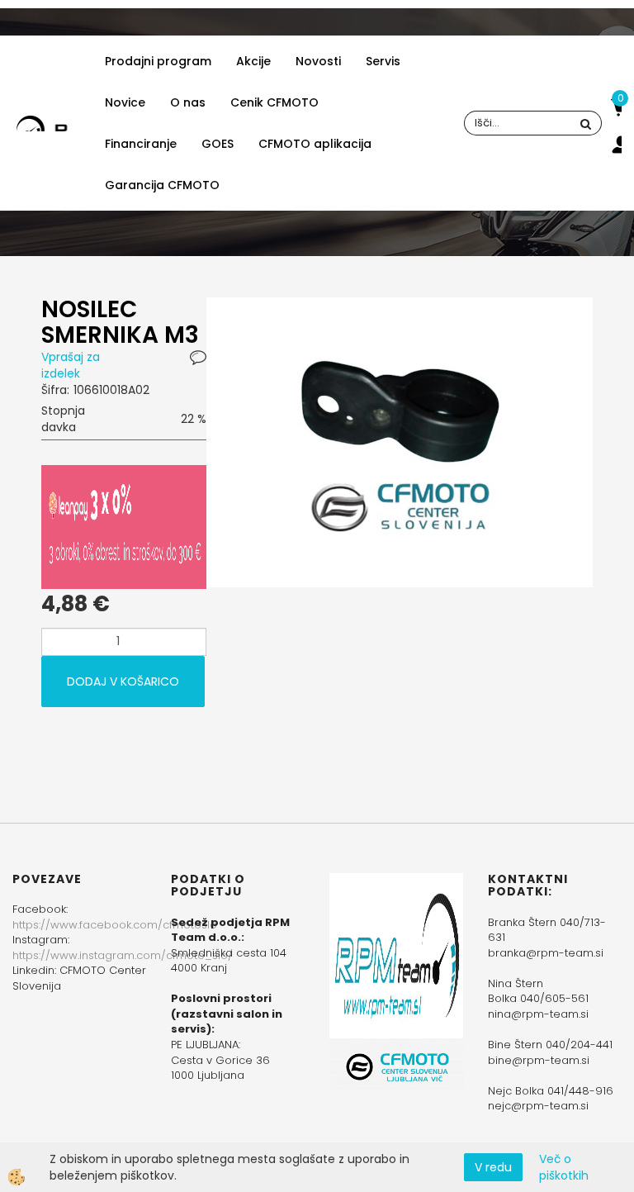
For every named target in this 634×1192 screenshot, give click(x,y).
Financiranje (141, 143)
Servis (383, 61)
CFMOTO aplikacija (314, 143)
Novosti (318, 61)
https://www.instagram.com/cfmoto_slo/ (122, 955)
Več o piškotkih (564, 1167)
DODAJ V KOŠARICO (123, 681)
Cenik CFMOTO (274, 102)
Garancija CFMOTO (162, 185)
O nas (188, 102)
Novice (125, 102)
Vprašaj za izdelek (70, 365)
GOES (217, 143)
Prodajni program (158, 61)
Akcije (253, 61)
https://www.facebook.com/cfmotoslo (114, 925)
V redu (493, 1167)
